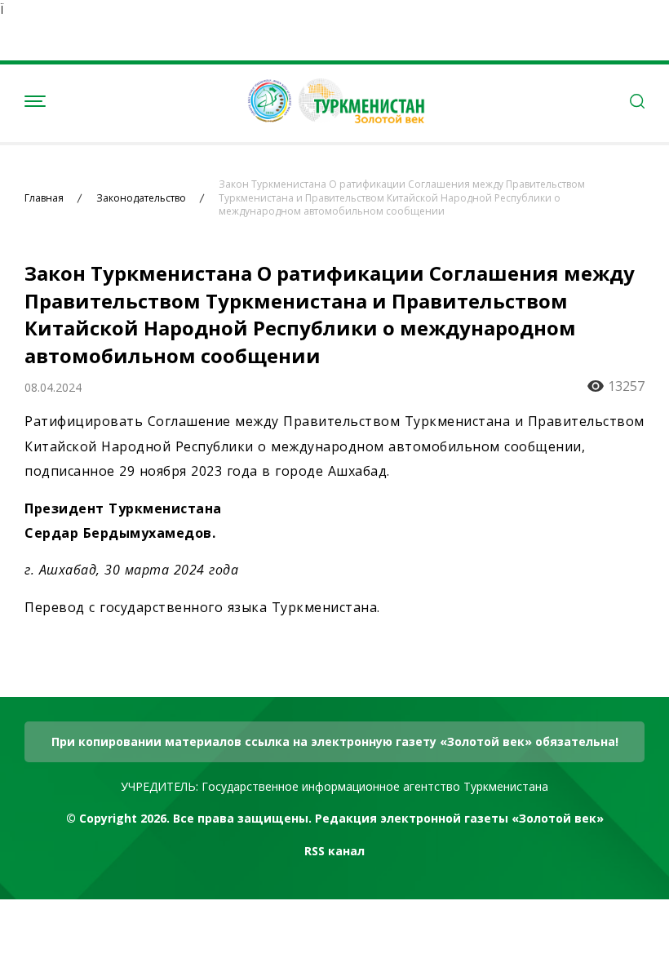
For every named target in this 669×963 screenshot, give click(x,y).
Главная (44, 198)
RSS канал (334, 851)
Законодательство (141, 198)
